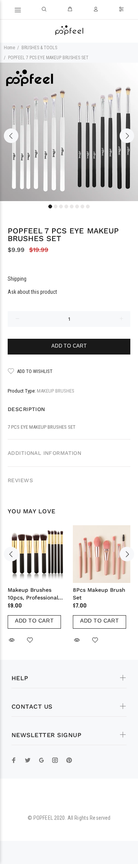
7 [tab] (82, 206)
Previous (11, 135)
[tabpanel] (69, 132)
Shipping (17, 279)
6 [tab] (77, 206)
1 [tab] (50, 206)
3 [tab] (61, 206)
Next (127, 135)
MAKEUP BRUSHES (55, 391)
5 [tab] (72, 206)
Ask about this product (32, 292)
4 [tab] (66, 206)
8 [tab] (88, 206)
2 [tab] (56, 206)
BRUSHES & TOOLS (39, 47)
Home (9, 47)
